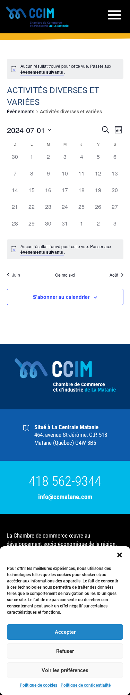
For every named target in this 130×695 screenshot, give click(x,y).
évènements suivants (42, 72)
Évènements (20, 111)
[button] (119, 554)
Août (114, 275)
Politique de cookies (38, 685)
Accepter (65, 632)
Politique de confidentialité (86, 685)
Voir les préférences (65, 670)
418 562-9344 (65, 481)
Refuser (65, 651)
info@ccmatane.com (65, 496)
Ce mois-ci (65, 275)
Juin (16, 275)
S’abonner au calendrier (61, 296)
